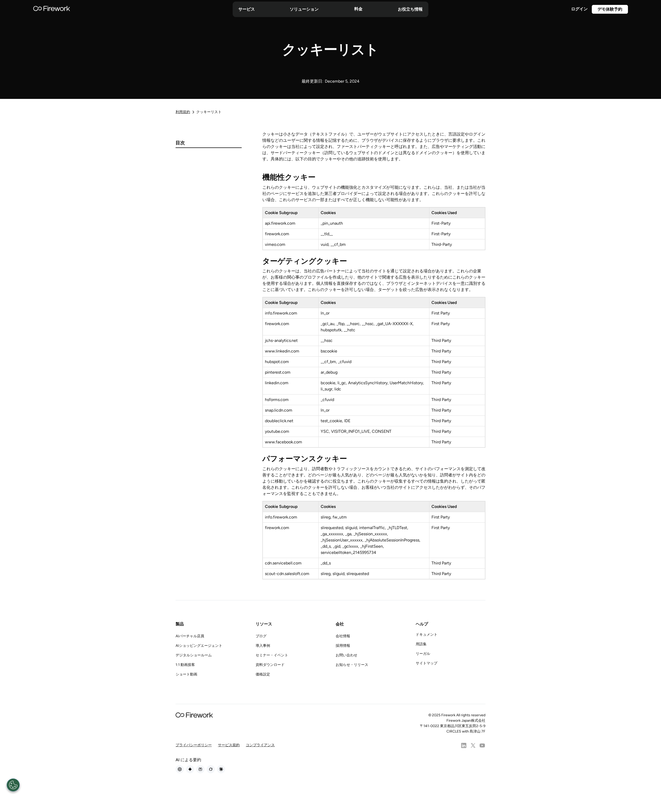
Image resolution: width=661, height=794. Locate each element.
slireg (325, 517)
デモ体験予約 (609, 9)
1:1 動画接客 (185, 665)
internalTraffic (372, 527)
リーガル (423, 653)
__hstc (349, 329)
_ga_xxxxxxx (332, 533)
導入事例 (263, 645)
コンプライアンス (260, 745)
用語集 (421, 644)
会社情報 (343, 636)
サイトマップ (426, 663)
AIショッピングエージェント (199, 645)
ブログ (261, 636)
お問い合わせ (346, 655)
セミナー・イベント (272, 655)
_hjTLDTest (397, 527)
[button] (246, 9)
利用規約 (183, 112)
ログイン (579, 8)
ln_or (325, 313)
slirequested (332, 527)
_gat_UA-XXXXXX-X (394, 323)
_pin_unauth (332, 223)
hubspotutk (331, 329)
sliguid (351, 527)
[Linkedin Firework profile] (464, 745)
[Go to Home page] (51, 9)
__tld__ (327, 233)
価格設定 (263, 674)
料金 (358, 8)
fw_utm (340, 517)
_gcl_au (327, 323)
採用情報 (343, 645)
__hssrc (353, 323)
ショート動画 (186, 674)
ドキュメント (426, 634)
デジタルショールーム (194, 655)
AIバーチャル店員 (190, 636)
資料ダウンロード (270, 665)
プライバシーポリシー (194, 745)
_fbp (340, 323)
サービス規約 (229, 745)
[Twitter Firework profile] (473, 745)
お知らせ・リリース (352, 665)
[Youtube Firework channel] (482, 745)
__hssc (368, 323)
